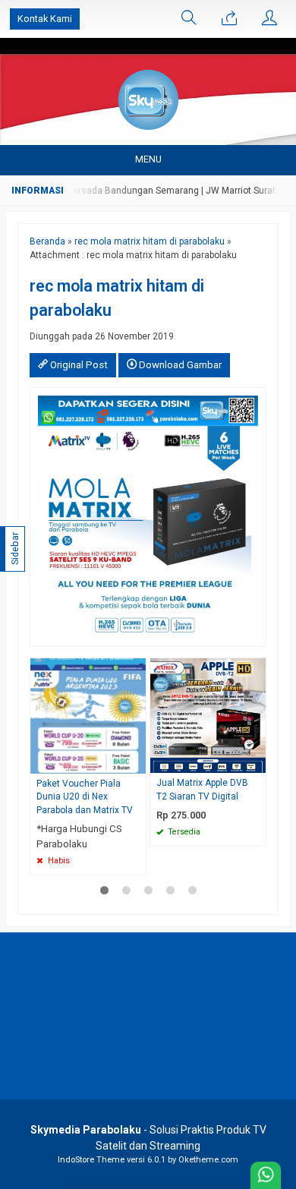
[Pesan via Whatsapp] (229, 19)
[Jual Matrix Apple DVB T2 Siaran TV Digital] (208, 715)
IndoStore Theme (91, 1160)
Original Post (78, 365)
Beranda (47, 241)
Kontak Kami (44, 18)
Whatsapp (232, 830)
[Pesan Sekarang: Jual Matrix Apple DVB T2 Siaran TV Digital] (256, 761)
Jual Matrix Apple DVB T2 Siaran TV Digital (202, 789)
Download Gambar (179, 365)
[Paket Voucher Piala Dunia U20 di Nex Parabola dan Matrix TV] (88, 715)
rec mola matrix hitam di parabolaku (149, 241)
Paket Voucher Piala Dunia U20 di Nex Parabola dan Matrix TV (84, 797)
